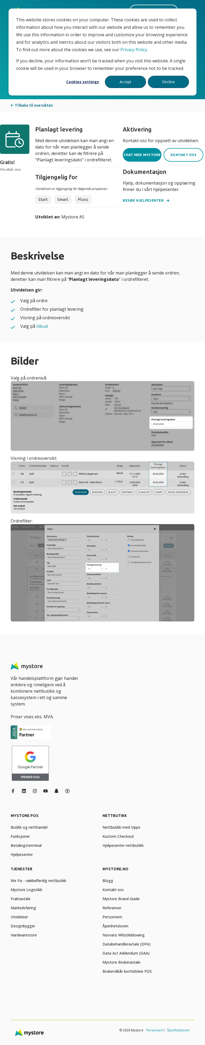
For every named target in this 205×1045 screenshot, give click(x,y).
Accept (125, 81)
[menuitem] (55, 818)
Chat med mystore (142, 155)
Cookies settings (82, 81)
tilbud (42, 326)
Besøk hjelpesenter (143, 200)
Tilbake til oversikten (33, 105)
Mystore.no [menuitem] (115, 869)
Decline (168, 81)
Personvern (155, 1030)
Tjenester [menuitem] (21, 869)
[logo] (27, 666)
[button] (10, 1034)
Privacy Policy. (134, 50)
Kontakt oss (183, 155)
